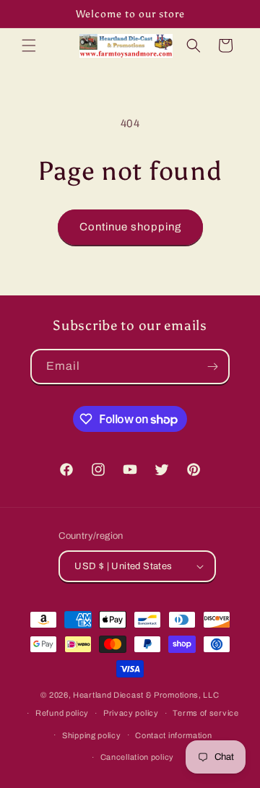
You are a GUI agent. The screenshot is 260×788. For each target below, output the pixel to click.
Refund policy (62, 713)
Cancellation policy (137, 757)
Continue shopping (130, 227)
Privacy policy (131, 713)
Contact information (173, 735)
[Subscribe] (212, 366)
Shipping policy (91, 735)
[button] (29, 45)
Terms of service (205, 713)
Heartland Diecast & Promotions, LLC (146, 694)
